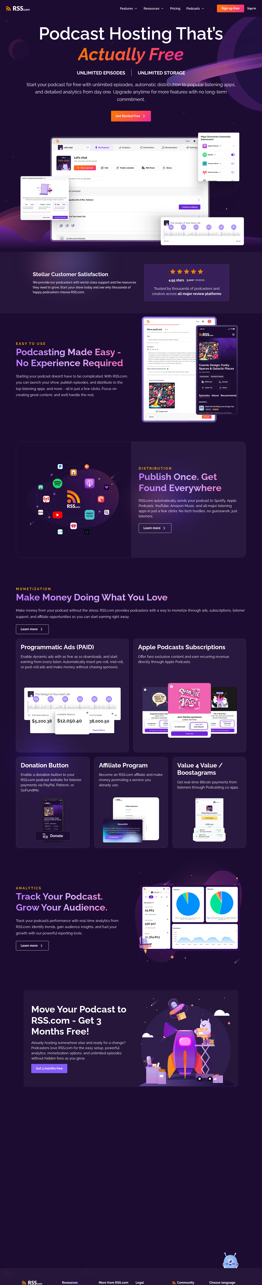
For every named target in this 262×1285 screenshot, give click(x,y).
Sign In (251, 8)
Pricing (175, 8)
